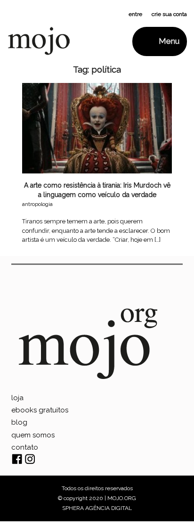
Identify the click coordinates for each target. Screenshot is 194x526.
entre (135, 14)
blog (19, 422)
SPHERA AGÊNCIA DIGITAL (97, 508)
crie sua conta (169, 14)
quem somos (33, 435)
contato (24, 447)
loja (17, 398)
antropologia (37, 204)
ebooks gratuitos (39, 410)
